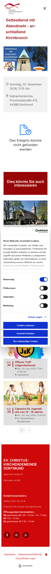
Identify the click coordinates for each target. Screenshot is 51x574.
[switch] (44, 288)
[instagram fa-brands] (16, 535)
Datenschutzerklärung (30, 554)
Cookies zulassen (25, 325)
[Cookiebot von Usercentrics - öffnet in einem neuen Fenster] (36, 231)
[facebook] (7, 535)
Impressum (10, 554)
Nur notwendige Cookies (25, 341)
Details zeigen (35, 317)
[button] (43, 8)
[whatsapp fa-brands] (25, 535)
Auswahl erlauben (25, 333)
